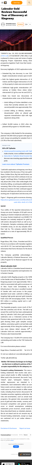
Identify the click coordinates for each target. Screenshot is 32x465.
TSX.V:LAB (4, 56)
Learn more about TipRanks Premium (15, 164)
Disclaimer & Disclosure (9, 428)
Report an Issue (25, 428)
